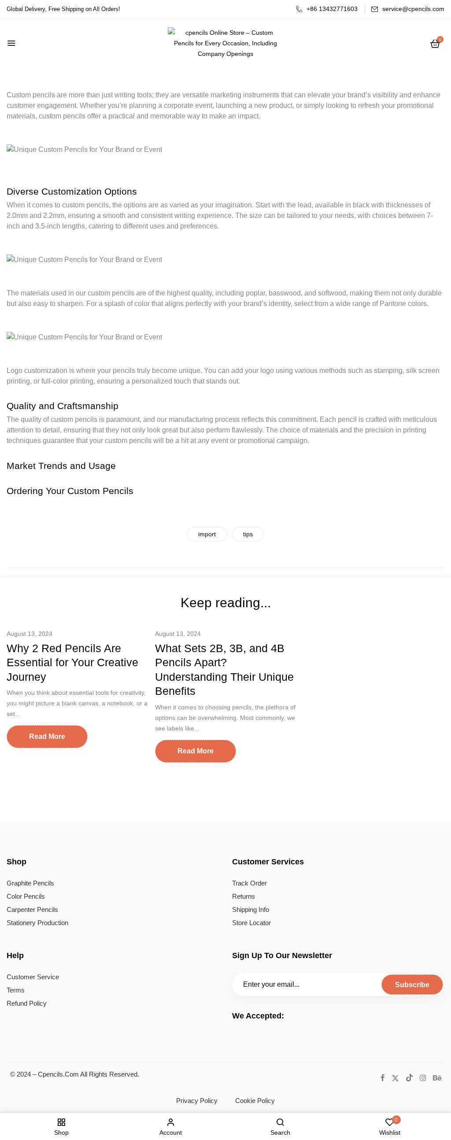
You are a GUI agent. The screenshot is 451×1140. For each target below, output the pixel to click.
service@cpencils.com (413, 8)
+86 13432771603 (332, 8)
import (207, 534)
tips (248, 534)
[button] (435, 43)
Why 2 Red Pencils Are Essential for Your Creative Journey (72, 662)
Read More (47, 736)
